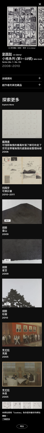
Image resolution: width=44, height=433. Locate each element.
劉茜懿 (7, 54)
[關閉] (40, 4)
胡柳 (4, 227)
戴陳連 (6, 141)
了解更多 (6, 419)
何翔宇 (6, 188)
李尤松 (6, 350)
